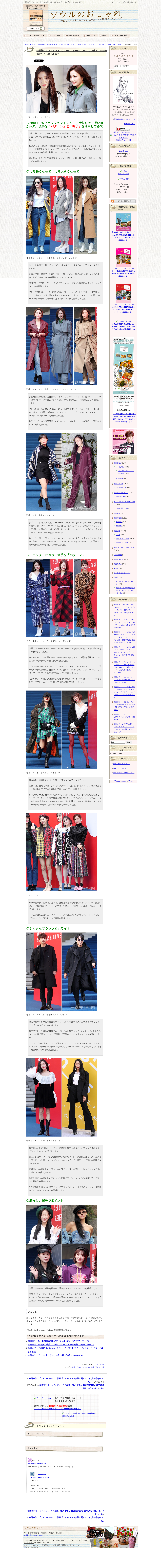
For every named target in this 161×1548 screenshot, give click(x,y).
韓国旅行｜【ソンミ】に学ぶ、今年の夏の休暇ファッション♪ (55, 1355)
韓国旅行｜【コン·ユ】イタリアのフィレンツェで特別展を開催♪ (124, 717)
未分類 (116, 568)
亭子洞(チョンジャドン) (122, 573)
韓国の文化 (118, 518)
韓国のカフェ (118, 484)
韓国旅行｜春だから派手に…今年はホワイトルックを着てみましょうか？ (61, 1344)
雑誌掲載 (117, 513)
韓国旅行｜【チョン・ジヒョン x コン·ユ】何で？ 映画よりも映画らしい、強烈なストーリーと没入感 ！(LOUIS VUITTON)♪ (124, 667)
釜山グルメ (119, 478)
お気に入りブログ (119, 768)
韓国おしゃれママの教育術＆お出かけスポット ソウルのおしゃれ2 (125, 590)
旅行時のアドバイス (121, 493)
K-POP (118, 535)
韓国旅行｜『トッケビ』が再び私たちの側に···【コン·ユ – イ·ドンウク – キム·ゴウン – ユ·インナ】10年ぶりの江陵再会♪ (124, 652)
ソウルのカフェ (121, 488)
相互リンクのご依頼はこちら (123, 773)
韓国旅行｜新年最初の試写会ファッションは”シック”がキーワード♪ (58, 1341)
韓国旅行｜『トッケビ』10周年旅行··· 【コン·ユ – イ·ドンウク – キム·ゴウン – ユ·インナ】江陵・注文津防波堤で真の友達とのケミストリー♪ (124, 637)
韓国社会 (119, 522)
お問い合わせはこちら (121, 764)
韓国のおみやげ (121, 496)
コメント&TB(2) (99, 1364)
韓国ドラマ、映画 (122, 542)
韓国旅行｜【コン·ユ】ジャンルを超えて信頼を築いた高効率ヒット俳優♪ (124, 679)
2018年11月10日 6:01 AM (37, 1464)
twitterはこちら (129, 124)
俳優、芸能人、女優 (114, 44)
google (124, 781)
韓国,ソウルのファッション (86, 44)
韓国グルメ (118, 463)
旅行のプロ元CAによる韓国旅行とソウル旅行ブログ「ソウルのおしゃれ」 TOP (49, 44)
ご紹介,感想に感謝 (122, 508)
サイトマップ (116, 2)
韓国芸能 (101, 44)
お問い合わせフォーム (129, 2)
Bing (130, 781)
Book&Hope (123, 151)
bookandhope (40, 1474)
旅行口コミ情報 (123, 174)
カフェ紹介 (55, 35)
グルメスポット (73, 35)
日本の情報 (118, 555)
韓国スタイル (118, 559)
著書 (104, 35)
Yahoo (117, 781)
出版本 (116, 577)
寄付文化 (119, 526)
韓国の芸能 (91, 35)
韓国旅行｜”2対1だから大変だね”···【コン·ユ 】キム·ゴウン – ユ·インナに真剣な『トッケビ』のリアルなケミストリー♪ (124, 610)
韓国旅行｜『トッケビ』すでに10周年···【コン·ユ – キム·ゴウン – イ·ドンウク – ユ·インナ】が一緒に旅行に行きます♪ (124, 692)
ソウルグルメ (120, 467)
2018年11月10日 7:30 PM (39, 1477)
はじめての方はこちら (35, 35)
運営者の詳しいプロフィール (124, 119)
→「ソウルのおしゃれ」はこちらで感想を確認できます (57, 1409)
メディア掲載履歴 (120, 35)
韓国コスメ (118, 564)
